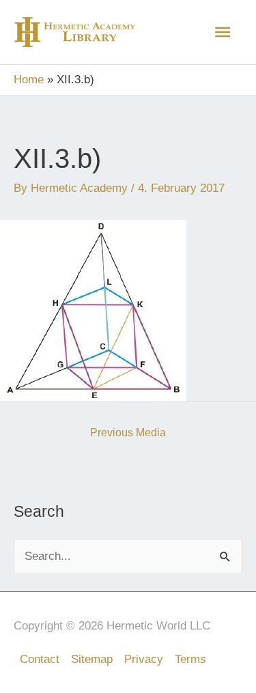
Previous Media (128, 432)
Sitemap (92, 659)
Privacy (143, 659)
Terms (190, 659)
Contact (39, 659)
